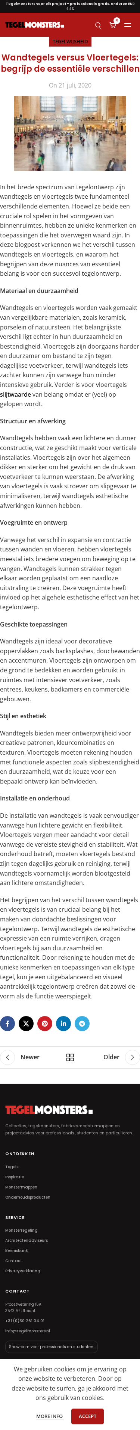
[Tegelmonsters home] (34, 24)
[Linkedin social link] (63, 1023)
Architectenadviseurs (26, 1240)
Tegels (11, 1167)
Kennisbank (16, 1250)
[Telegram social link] (82, 1023)
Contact (13, 1261)
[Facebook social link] (7, 1023)
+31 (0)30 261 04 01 (24, 1321)
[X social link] (26, 1023)
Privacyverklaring (22, 1271)
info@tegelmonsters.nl (27, 1331)
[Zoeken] (98, 25)
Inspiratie (14, 1177)
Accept (87, 1416)
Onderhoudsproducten (27, 1197)
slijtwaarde (15, 394)
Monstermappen (21, 1187)
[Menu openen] (128, 25)
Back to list (70, 1057)
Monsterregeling (21, 1230)
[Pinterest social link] (44, 1023)
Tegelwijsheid (70, 41)
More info (50, 1416)
